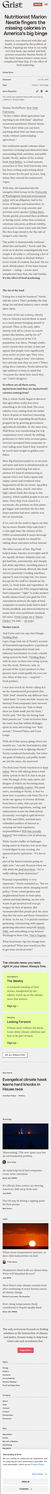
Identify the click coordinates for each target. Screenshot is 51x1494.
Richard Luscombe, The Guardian (16, 1296)
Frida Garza (12, 1262)
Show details (37, 1474)
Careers (6, 1411)
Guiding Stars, (38, 657)
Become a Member (10, 1441)
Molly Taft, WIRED (10, 1178)
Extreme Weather (9, 1382)
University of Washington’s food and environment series (25, 196)
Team (5, 1404)
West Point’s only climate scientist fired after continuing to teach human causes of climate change (25, 1289)
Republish (7, 1448)
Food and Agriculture (11, 1385)
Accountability (9, 1378)
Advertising (7, 1445)
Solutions (6, 1375)
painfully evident (23, 787)
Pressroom (7, 1418)
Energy (5, 1368)
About (5, 1401)
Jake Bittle (7, 1193)
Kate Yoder (11, 1162)
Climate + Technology (40, 85)
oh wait (28, 620)
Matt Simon (7, 1208)
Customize (24, 1489)
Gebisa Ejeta (37, 212)
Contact (6, 1408)
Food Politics (15, 161)
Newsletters (7, 1434)
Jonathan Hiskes (9, 1096)
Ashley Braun (8, 72)
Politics (22, 1096)
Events (5, 1438)
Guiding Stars (10, 637)
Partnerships (8, 1415)
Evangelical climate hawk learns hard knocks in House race (25, 1084)
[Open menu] (46, 4)
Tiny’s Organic (37, 935)
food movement (27, 869)
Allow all (25, 1482)
